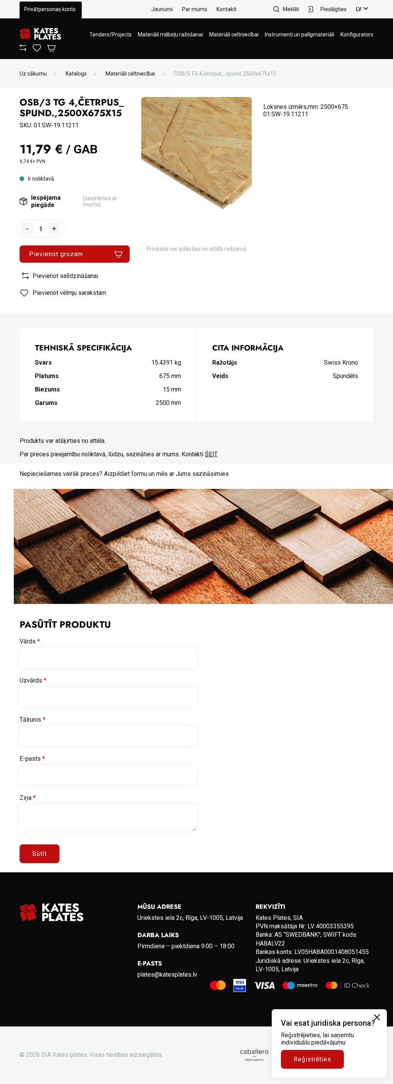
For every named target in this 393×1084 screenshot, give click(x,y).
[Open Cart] (51, 48)
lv (359, 9)
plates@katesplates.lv (167, 974)
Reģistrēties (312, 1059)
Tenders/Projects (110, 34)
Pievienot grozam (56, 254)
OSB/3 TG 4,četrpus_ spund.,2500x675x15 (225, 74)
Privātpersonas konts (50, 9)
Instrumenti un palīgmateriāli (299, 34)
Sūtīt (39, 853)
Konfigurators (356, 34)
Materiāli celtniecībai (234, 34)
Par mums (194, 9)
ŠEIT (211, 454)
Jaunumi (162, 9)
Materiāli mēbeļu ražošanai (170, 34)
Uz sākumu (33, 74)
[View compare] (23, 49)
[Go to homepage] (40, 34)
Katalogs (76, 74)
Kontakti (226, 9)
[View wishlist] (37, 50)
